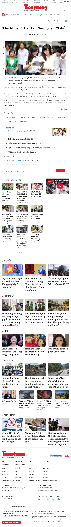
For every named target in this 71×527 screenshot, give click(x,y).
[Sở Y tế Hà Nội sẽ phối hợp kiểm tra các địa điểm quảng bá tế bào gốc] (12, 424)
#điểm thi (61, 117)
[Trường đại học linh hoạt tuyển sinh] (37, 208)
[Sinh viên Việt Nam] (56, 456)
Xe (16, 474)
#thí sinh (51, 117)
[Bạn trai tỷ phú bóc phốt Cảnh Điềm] (58, 340)
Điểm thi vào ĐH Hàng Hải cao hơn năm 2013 (25, 143)
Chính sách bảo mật (18, 506)
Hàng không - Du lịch (8, 480)
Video (4, 462)
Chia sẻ (4, 53)
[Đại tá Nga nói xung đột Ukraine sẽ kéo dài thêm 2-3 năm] (62, 394)
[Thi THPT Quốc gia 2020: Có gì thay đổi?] (37, 228)
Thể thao (59, 15)
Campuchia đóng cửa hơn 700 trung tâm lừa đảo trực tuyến (11, 382)
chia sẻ (49, 20)
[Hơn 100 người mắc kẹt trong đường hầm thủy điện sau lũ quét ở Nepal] (35, 369)
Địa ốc (27, 15)
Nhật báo (18, 462)
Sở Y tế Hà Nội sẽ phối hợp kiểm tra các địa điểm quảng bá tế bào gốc (11, 437)
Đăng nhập (7, 160)
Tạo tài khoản (19, 160)
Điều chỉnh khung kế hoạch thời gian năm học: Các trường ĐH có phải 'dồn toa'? (22, 240)
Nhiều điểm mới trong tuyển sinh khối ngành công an (6, 196)
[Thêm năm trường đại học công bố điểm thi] (59, 132)
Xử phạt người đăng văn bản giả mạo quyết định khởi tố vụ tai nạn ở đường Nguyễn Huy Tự (12, 319)
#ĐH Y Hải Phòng (11, 117)
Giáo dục (4, 477)
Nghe (4, 48)
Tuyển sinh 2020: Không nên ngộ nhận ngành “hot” (7, 237)
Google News (66, 20)
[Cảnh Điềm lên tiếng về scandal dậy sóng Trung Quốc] (12, 340)
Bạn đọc (45, 477)
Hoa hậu (31, 477)
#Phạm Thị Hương (20, 121)
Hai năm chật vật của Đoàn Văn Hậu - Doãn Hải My (35, 351)
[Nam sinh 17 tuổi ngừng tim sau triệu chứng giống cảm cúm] (35, 424)
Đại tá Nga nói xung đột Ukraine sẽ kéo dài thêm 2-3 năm (62, 404)
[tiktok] (49, 499)
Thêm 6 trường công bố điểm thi (20, 139)
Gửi (61, 170)
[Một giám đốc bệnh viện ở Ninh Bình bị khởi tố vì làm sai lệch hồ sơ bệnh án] (35, 305)
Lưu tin (4, 58)
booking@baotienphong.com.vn (49, 490)
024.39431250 (8, 490)
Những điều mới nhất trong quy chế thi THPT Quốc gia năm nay (7, 218)
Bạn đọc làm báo (12, 522)
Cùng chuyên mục (12, 180)
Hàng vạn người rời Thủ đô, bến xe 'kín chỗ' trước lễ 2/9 (58, 281)
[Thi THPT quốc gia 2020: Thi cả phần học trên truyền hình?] (22, 208)
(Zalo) (51, 488)
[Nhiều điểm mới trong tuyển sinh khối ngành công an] (7, 186)
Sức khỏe (33, 15)
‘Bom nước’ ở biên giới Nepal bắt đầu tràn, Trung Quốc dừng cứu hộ (26, 404)
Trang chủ (3, 14)
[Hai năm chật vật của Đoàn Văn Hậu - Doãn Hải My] (35, 340)
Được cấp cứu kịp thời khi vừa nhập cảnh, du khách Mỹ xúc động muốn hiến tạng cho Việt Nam (58, 439)
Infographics (20, 465)
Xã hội (8, 15)
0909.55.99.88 (44, 488)
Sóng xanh (20, 15)
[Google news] (59, 499)
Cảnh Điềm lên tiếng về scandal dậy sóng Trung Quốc (12, 351)
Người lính (67, 15)
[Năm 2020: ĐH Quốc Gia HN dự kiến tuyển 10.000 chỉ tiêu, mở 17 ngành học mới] (22, 186)
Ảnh (30, 462)
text (53, 20)
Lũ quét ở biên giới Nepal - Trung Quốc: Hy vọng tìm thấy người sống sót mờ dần (44, 405)
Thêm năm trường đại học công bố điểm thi (22, 131)
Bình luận (4, 64)
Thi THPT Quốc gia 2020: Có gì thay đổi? (35, 237)
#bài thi (8, 121)
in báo (58, 20)
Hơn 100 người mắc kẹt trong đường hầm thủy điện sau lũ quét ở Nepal (35, 382)
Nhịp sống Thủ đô (34, 480)
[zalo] (54, 499)
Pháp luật (52, 15)
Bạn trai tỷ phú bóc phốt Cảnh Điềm (58, 350)
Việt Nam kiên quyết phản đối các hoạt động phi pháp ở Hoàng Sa (12, 283)
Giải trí (8, 331)
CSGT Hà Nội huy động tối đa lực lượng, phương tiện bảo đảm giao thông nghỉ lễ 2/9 (58, 319)
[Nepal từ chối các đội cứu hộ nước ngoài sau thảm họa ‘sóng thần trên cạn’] (58, 369)
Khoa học (18, 477)
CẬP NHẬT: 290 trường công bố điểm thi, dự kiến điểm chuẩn (31, 148)
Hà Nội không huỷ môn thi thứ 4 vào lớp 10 (36, 195)
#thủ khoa (41, 117)
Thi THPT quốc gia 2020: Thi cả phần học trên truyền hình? (22, 218)
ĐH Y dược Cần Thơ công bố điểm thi (22, 152)
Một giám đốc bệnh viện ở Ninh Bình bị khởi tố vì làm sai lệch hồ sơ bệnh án (35, 318)
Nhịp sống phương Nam (50, 480)
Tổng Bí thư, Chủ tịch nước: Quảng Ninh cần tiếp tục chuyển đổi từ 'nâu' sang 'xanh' (34, 284)
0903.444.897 (8, 499)
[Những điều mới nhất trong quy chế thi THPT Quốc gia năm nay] (7, 208)
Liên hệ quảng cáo (44, 485)
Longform (5, 465)
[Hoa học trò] (67, 456)
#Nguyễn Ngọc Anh (28, 117)
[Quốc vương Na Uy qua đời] (9, 394)
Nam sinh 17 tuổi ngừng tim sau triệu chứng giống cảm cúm (35, 437)
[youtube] (68, 1)
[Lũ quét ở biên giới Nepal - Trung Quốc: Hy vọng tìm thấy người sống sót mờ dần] (44, 394)
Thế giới (39, 15)
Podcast (46, 462)
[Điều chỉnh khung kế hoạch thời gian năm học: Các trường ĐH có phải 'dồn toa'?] (22, 228)
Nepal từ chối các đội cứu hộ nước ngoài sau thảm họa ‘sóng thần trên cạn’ (58, 382)
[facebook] (65, 1)
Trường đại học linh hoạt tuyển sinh (37, 216)
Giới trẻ (46, 15)
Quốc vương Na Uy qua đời (9, 402)
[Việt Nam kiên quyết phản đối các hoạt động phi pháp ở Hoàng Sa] (12, 270)
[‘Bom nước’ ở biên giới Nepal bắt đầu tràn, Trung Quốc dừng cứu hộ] (26, 394)
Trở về (4, 69)
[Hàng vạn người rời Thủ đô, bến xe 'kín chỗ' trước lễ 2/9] (58, 270)
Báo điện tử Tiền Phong (35, 7)
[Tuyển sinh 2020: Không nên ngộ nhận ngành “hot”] (7, 228)
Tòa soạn (5, 485)
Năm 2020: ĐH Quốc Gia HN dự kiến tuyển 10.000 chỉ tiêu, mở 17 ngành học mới (22, 197)
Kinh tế (13, 15)
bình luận (62, 20)
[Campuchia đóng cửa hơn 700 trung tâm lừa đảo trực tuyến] (12, 369)
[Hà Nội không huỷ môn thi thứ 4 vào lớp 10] (37, 186)
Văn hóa (31, 474)
